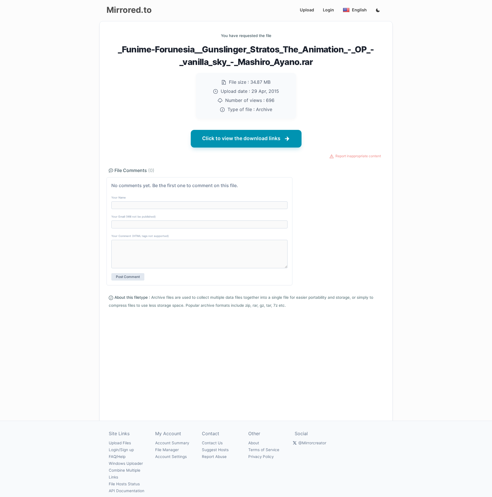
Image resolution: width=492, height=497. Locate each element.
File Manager (167, 449)
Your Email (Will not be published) (133, 216)
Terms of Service (263, 449)
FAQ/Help (117, 456)
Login (328, 9)
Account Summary (172, 443)
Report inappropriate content (358, 156)
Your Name (118, 197)
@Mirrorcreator (312, 443)
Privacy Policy (261, 456)
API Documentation (126, 490)
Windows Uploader (126, 463)
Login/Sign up (121, 449)
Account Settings (171, 456)
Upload (307, 9)
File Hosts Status (124, 484)
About (253, 443)
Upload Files (120, 443)
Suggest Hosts (215, 449)
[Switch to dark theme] (378, 11)
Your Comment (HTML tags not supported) (140, 236)
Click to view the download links (241, 138)
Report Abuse (214, 456)
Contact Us (212, 443)
